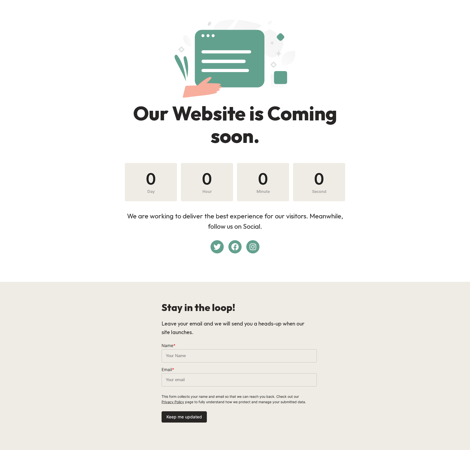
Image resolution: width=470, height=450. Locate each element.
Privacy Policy (173, 402)
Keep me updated (184, 416)
